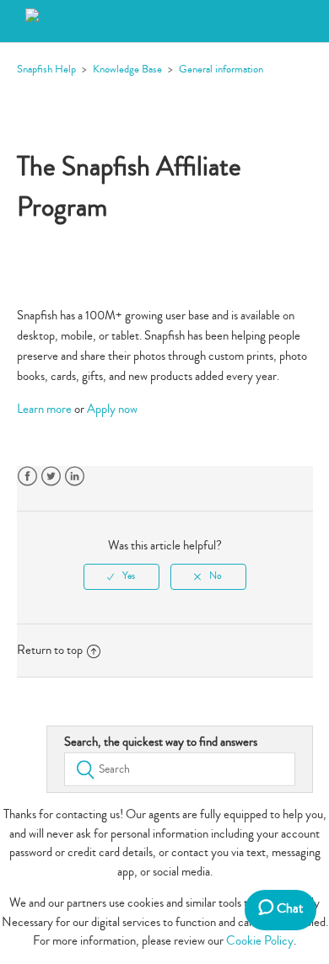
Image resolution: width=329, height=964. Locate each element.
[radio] (121, 576)
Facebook (27, 476)
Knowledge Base (127, 69)
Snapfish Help (46, 69)
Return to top (50, 650)
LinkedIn (74, 476)
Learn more (44, 409)
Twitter (51, 476)
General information (221, 69)
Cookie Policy (260, 941)
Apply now (112, 409)
